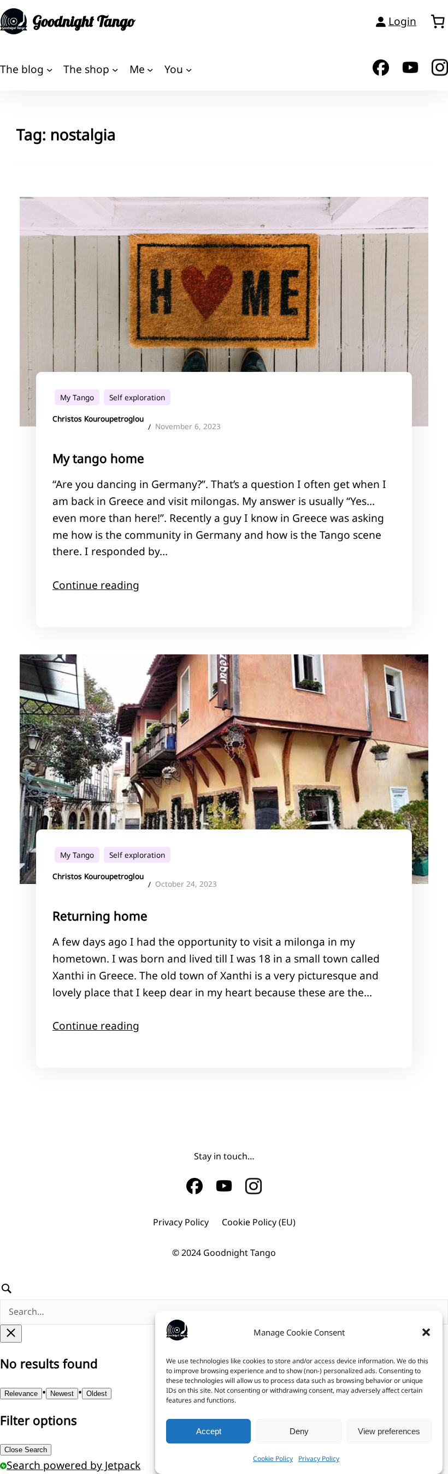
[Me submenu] (150, 69)
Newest (62, 1393)
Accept (208, 1431)
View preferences (389, 1431)
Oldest (96, 1393)
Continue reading (95, 584)
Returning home (100, 915)
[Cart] (437, 21)
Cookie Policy (273, 1458)
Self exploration (137, 397)
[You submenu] (189, 69)
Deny (299, 1431)
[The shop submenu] (115, 69)
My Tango (77, 397)
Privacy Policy (318, 1458)
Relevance (21, 1393)
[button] (426, 1332)
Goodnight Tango (84, 21)
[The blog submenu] (49, 69)
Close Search (25, 1450)
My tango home (98, 458)
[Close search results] (11, 1334)
